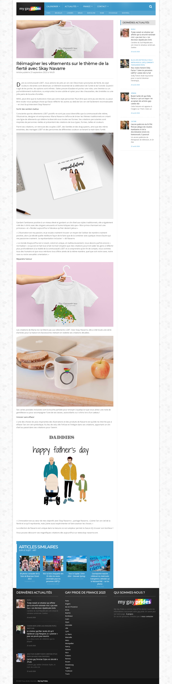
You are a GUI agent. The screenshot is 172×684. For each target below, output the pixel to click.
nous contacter (147, 616)
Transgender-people (138, 65)
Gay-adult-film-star (38, 656)
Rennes (68, 659)
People (133, 29)
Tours (67, 674)
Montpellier (69, 643)
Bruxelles (58, 13)
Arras (67, 610)
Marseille (68, 637)
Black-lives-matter (137, 60)
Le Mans (68, 634)
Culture (133, 121)
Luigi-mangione (46, 626)
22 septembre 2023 (76, 579)
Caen (67, 619)
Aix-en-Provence (71, 607)
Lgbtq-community (148, 62)
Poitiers (68, 655)
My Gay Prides (43, 681)
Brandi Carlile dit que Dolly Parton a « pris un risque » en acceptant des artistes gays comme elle (142, 99)
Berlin (80, 13)
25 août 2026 (135, 146)
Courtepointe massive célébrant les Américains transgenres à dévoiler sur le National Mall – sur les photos (100, 578)
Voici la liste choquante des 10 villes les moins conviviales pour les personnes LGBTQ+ (53, 577)
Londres (70, 13)
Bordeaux (69, 616)
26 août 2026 (135, 52)
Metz (67, 640)
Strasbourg (69, 665)
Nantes (68, 649)
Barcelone (91, 13)
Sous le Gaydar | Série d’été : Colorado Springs (76, 574)
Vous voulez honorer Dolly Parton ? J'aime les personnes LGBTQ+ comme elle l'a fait (141, 70)
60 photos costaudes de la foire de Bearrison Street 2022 (30, 576)
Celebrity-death (39, 654)
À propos (129, 614)
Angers (67, 604)
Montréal (125, 13)
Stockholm (113, 13)
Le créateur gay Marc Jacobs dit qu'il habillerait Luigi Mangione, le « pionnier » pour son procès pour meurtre (42, 634)
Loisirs (39, 626)
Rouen (67, 662)
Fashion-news (31, 626)
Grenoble (68, 625)
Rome (102, 13)
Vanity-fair (30, 628)
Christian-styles (51, 654)
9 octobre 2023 (30, 581)
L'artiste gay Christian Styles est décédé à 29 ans (42, 660)
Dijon (67, 622)
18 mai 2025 (100, 587)
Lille (66, 628)
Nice (67, 652)
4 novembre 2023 (53, 584)
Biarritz (68, 613)
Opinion (133, 93)
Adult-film (30, 654)
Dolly (146, 60)
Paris (48, 13)
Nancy (67, 646)
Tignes (67, 668)
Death (29, 656)
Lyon (67, 631)
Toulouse (68, 671)
